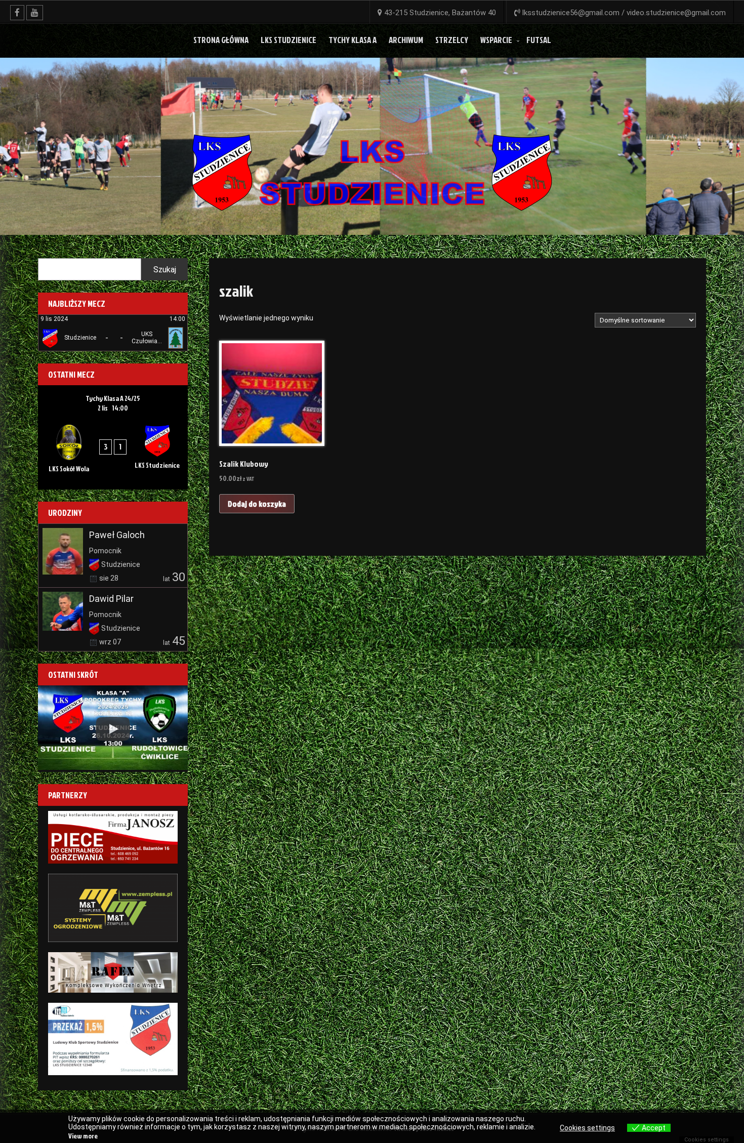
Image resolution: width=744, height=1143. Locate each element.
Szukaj (164, 269)
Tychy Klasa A (352, 40)
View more (83, 1135)
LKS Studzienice (288, 40)
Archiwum (406, 40)
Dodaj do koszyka (257, 503)
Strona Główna (221, 40)
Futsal (538, 40)
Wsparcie (496, 40)
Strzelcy (451, 40)
